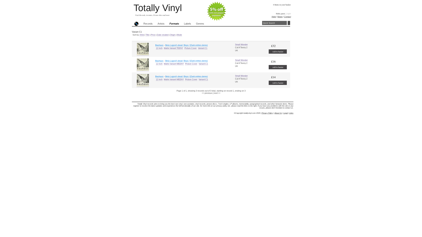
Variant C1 (202, 48)
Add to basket (277, 51)
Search (289, 23)
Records (148, 23)
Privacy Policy (267, 113)
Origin (172, 35)
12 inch (159, 48)
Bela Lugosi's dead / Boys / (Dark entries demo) (186, 45)
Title (147, 35)
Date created (162, 35)
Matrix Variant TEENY (173, 48)
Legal (285, 113)
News (280, 17)
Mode (179, 35)
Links (291, 113)
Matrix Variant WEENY (174, 64)
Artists (161, 23)
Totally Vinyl (158, 8)
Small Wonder (241, 44)
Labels (187, 23)
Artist (142, 35)
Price (153, 35)
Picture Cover (190, 48)
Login (288, 14)
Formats (174, 23)
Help (274, 17)
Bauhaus (159, 45)
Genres (200, 23)
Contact (287, 17)
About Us (278, 113)
